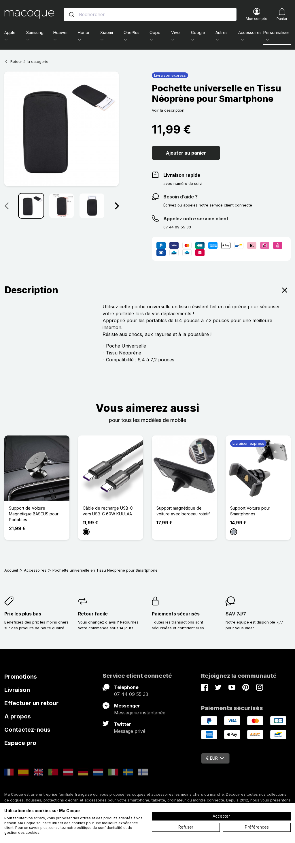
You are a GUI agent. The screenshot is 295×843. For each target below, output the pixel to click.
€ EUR (212, 758)
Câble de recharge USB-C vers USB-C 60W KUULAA (108, 511)
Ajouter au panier (186, 153)
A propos (17, 716)
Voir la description (168, 110)
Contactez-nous (27, 729)
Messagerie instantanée (139, 713)
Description (31, 290)
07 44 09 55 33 (131, 694)
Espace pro (20, 742)
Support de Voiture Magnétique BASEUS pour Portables (33, 514)
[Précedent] (6, 205)
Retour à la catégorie (29, 61)
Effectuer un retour (31, 703)
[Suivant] (117, 205)
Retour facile (93, 614)
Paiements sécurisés (176, 614)
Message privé (129, 731)
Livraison (17, 689)
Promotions (20, 676)
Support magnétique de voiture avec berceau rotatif (183, 511)
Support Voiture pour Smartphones (250, 511)
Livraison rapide (181, 175)
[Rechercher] (71, 14)
